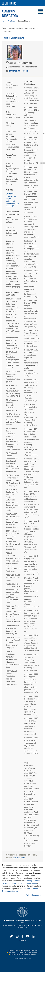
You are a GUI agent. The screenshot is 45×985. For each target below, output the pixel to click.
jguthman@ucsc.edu (18, 71)
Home (4, 21)
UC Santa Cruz (9, 3)
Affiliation (10, 123)
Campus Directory (10, 13)
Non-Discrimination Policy (29, 950)
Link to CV (10, 194)
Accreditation (13, 950)
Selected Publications (29, 82)
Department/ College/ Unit (11, 95)
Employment (12, 952)
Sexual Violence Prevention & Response (23, 954)
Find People (12, 21)
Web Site (9, 190)
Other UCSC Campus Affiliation (11, 134)
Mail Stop (10, 228)
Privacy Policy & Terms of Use (29, 952)
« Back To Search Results (13, 38)
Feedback (22, 940)
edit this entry (19, 858)
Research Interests (10, 242)
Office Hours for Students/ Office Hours (12, 214)
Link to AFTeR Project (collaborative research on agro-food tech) (13, 201)
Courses (28, 763)
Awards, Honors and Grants (12, 293)
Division (9, 83)
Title (8, 112)
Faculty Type (11, 155)
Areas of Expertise (10, 164)
